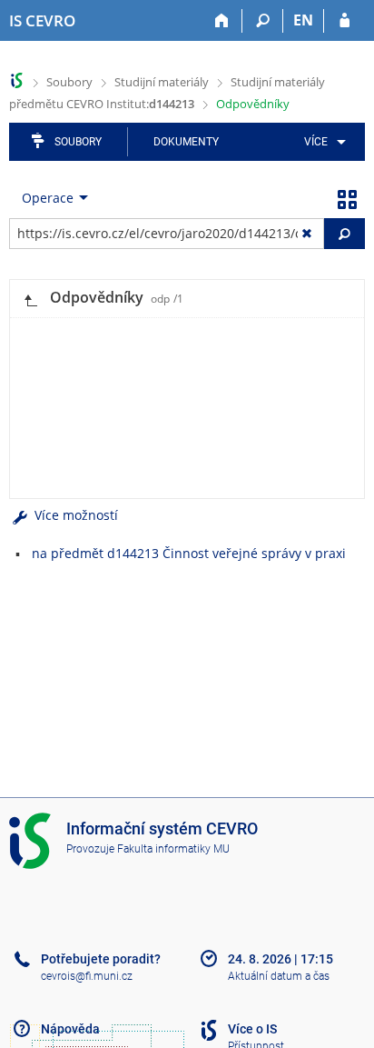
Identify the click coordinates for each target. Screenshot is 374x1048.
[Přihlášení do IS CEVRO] (344, 21)
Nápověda (70, 1029)
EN (303, 20)
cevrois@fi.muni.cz (87, 976)
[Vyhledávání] (262, 21)
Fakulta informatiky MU (173, 849)
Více (316, 141)
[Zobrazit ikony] (347, 198)
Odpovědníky (253, 103)
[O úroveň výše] (30, 298)
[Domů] (222, 21)
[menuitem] (322, 142)
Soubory (69, 82)
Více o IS (252, 1029)
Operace (48, 197)
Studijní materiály (161, 82)
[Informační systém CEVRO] (17, 80)
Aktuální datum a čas (279, 976)
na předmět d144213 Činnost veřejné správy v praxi (189, 553)
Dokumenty (186, 141)
